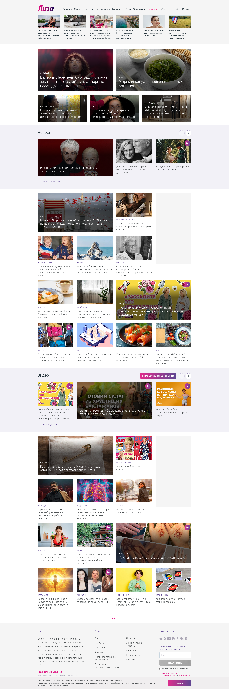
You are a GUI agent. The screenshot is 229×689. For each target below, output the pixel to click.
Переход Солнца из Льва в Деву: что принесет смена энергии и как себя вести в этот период (53, 603)
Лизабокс (153, 9)
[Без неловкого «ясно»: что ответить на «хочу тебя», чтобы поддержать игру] (134, 580)
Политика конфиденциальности (107, 666)
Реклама (100, 642)
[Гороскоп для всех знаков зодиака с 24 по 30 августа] (134, 490)
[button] (188, 133)
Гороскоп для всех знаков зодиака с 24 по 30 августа (131, 511)
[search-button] (177, 9)
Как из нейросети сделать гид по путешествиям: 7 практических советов (94, 357)
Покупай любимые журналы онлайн (132, 468)
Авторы (99, 652)
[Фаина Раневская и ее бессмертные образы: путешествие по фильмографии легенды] (134, 248)
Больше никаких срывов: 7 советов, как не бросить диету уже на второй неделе (55, 557)
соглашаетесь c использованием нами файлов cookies (95, 683)
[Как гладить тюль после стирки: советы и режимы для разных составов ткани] (95, 292)
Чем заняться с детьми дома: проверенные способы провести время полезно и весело (54, 271)
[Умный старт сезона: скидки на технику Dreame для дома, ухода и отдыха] (75, 21)
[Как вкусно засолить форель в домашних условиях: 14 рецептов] (134, 335)
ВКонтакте (181, 638)
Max (165, 638)
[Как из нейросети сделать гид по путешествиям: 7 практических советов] (95, 335)
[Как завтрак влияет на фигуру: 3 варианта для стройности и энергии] (55, 292)
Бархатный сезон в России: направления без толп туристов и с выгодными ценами (127, 34)
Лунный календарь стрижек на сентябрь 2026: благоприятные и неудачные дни (114, 113)
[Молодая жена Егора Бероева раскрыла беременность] (173, 151)
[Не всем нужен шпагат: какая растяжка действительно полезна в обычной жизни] (49, 21)
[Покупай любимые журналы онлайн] (134, 448)
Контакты (100, 647)
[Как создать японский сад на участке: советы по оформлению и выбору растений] (95, 535)
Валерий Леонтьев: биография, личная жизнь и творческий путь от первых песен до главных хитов (74, 81)
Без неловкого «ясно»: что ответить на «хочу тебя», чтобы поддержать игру (133, 601)
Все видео (48, 424)
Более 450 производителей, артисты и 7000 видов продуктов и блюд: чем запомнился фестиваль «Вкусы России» (73, 223)
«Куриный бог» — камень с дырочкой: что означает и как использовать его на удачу (94, 269)
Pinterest (186, 638)
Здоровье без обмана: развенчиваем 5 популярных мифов (172, 412)
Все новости (49, 181)
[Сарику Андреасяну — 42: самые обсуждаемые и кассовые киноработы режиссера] (55, 490)
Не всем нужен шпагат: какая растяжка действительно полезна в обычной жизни (48, 34)
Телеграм (160, 638)
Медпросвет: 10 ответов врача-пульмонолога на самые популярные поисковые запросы (94, 514)
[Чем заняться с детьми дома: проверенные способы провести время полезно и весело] (55, 248)
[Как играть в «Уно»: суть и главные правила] (173, 580)
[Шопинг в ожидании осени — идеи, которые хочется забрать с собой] (134, 205)
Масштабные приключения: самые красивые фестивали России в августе (178, 34)
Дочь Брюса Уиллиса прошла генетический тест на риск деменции (132, 169)
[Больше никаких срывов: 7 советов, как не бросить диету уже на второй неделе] (55, 535)
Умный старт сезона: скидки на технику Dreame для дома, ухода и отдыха (74, 34)
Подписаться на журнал (50, 671)
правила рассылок (184, 675)
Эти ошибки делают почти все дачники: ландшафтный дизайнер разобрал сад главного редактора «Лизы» (151, 311)
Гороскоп (117, 9)
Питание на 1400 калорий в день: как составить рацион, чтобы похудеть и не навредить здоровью (173, 358)
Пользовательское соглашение (105, 658)
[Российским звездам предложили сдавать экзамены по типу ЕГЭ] (75, 157)
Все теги (131, 659)
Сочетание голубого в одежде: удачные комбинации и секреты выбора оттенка (55, 357)
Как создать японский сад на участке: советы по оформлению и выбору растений (93, 558)
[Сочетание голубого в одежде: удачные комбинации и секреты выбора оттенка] (55, 335)
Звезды (67, 9)
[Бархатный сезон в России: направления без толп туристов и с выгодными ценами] (127, 21)
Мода (77, 9)
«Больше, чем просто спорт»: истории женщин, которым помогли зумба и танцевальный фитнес (101, 34)
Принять (179, 683)
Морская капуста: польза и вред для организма (151, 83)
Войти (186, 9)
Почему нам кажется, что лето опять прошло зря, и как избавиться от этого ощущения (60, 113)
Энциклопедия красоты (134, 644)
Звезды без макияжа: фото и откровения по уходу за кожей (94, 600)
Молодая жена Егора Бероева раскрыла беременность (172, 168)
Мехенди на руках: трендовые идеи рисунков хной (153, 557)
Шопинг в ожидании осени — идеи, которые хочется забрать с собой (133, 226)
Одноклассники (177, 638)
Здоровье (139, 9)
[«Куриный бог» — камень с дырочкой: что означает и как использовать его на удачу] (95, 248)
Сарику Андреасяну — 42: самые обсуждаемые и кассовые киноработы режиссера (52, 514)
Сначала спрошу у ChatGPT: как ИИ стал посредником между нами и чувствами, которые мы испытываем (166, 112)
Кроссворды (133, 655)
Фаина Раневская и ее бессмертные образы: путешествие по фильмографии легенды (134, 271)
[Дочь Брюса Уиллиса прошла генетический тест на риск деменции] (134, 151)
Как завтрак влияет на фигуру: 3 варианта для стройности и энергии (55, 314)
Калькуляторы (134, 650)
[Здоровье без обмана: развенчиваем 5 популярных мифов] (173, 394)
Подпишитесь (156, 375)
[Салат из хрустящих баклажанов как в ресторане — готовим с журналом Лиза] (114, 400)
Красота (88, 9)
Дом (128, 9)
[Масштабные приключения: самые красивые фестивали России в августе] (180, 21)
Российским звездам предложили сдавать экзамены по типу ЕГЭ (68, 169)
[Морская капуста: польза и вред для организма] (153, 70)
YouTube (169, 638)
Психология (102, 9)
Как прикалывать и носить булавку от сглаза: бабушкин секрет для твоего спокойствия (70, 468)
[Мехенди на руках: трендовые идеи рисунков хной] (153, 543)
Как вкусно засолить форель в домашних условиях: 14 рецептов (133, 357)
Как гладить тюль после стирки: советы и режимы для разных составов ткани (94, 314)
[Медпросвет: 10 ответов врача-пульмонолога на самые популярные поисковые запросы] (95, 490)
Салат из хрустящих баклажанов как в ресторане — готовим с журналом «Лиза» (113, 412)
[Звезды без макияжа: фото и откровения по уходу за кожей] (95, 580)
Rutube (173, 638)
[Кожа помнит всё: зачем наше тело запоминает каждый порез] (154, 21)
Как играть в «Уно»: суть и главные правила (170, 600)
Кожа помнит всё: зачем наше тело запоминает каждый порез (153, 32)
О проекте (100, 638)
